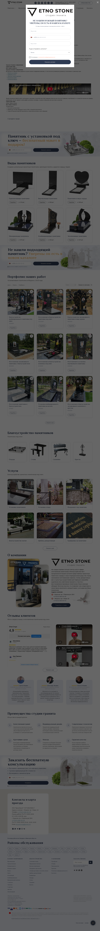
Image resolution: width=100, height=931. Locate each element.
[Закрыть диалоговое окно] (97, 2)
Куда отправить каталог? (38, 49)
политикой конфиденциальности (46, 57)
